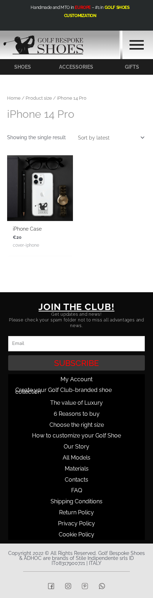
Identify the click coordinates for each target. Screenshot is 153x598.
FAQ (76, 490)
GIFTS (132, 67)
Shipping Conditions (76, 501)
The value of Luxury (76, 402)
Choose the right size (76, 424)
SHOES (22, 67)
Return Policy (76, 512)
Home (14, 98)
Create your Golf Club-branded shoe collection (63, 391)
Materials (77, 468)
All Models (76, 457)
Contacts (76, 479)
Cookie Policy (76, 534)
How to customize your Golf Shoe (76, 435)
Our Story (76, 446)
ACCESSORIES (76, 67)
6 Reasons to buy (77, 413)
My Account (76, 379)
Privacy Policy (76, 523)
